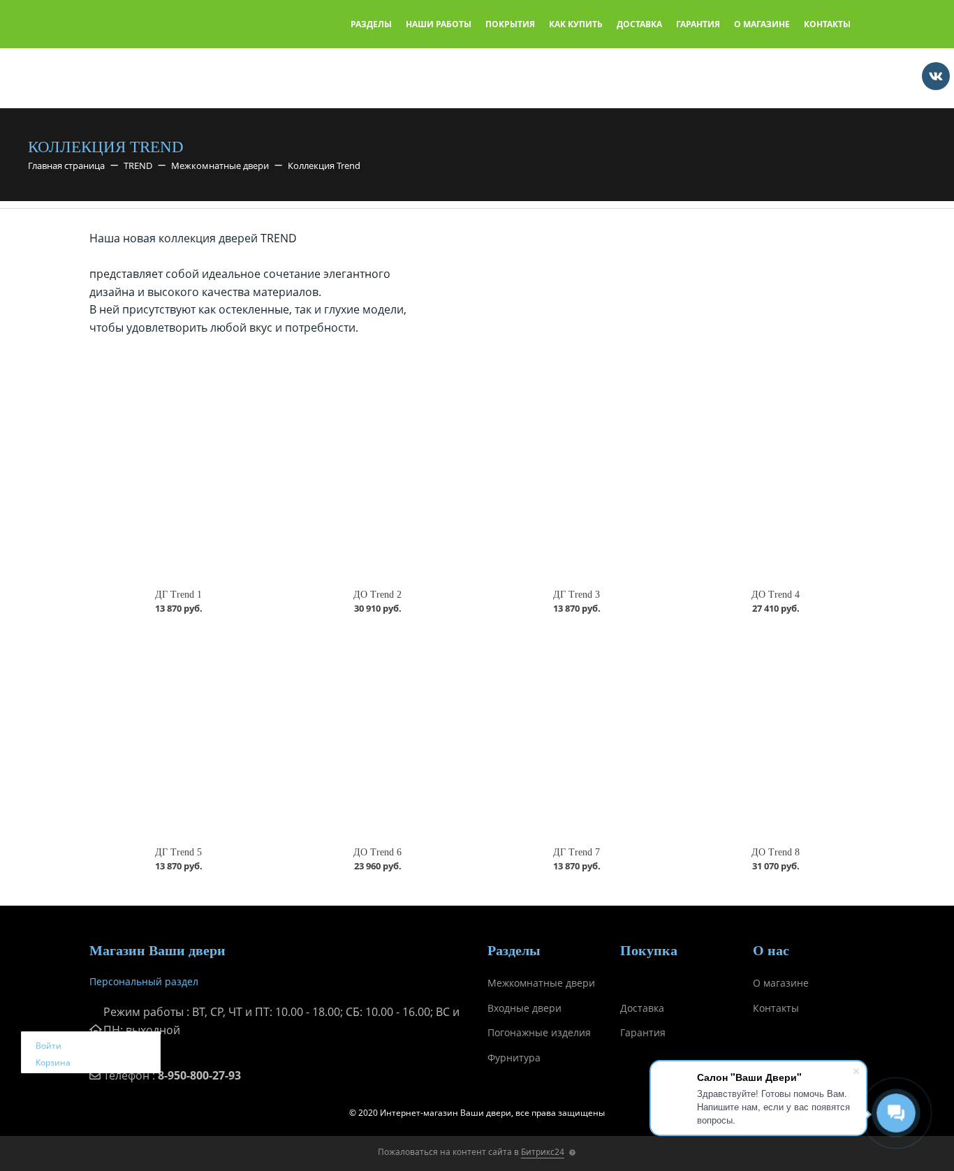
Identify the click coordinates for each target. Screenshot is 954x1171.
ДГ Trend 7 (576, 852)
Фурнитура (514, 1057)
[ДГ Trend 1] (178, 475)
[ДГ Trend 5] (178, 733)
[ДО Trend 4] (775, 475)
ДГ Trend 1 (178, 594)
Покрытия (510, 24)
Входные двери (524, 1008)
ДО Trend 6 (377, 852)
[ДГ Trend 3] (576, 475)
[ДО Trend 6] (377, 733)
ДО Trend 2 (377, 594)
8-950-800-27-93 (199, 1075)
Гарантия (698, 24)
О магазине (762, 24)
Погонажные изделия (539, 1032)
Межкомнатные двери (541, 982)
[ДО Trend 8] (775, 733)
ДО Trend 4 (775, 594)
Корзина (53, 1062)
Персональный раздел (143, 981)
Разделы (371, 24)
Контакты (827, 24)
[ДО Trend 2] (377, 475)
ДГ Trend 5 (178, 852)
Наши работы (438, 24)
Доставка (639, 24)
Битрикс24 (542, 1152)
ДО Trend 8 (775, 852)
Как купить (576, 24)
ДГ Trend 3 (576, 594)
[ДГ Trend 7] (576, 733)
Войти (48, 1046)
